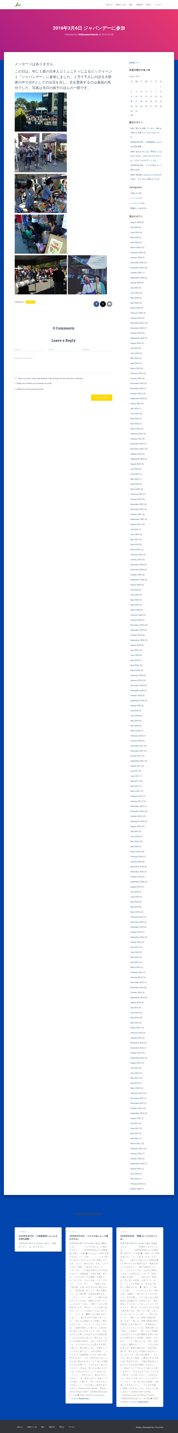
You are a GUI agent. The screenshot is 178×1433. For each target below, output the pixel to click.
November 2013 (137, 987)
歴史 (130, 5)
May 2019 (134, 660)
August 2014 (135, 942)
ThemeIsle (159, 1427)
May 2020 (134, 600)
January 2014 (136, 977)
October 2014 (136, 932)
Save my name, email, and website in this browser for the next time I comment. (50, 378)
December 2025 (137, 263)
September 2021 (137, 519)
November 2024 (137, 328)
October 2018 (136, 695)
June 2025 (134, 293)
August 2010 (135, 1169)
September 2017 (137, 761)
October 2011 (136, 1108)
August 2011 (135, 1118)
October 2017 (136, 756)
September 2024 (137, 338)
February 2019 (136, 675)
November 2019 (137, 630)
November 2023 (137, 388)
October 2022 (136, 454)
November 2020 (137, 570)
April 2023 (134, 424)
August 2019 (135, 645)
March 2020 (135, 610)
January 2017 (136, 801)
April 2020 (134, 605)
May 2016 (134, 841)
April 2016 (134, 846)
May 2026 (134, 237)
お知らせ (109, 5)
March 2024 (135, 368)
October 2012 (136, 1053)
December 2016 (137, 806)
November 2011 (137, 1103)
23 (131, 106)
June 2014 (134, 952)
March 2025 (135, 308)
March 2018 (135, 731)
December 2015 (137, 867)
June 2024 (134, 353)
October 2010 (136, 1159)
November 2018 (137, 690)
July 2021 (134, 529)
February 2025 (136, 313)
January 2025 (136, 318)
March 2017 (135, 791)
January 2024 (136, 378)
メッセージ (30, 302)
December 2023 (137, 383)
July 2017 (134, 771)
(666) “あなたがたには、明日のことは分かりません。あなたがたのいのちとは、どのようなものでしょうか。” (146, 156)
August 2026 (135, 222)
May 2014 (134, 957)
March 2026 (135, 247)
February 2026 (136, 252)
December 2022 (137, 444)
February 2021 (136, 555)
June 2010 (134, 1174)
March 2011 (135, 1143)
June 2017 (134, 776)
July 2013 (134, 1008)
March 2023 (135, 429)
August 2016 (135, 826)
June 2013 (134, 1013)
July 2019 (134, 650)
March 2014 (135, 967)
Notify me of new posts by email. (30, 389)
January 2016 (136, 862)
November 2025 (137, 268)
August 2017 (135, 766)
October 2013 (136, 992)
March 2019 (135, 670)
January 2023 (136, 439)
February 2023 (136, 434)
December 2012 (137, 1043)
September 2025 (137, 278)
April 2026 (134, 242)
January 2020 (136, 620)
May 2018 (134, 721)
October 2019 (136, 635)
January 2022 (136, 499)
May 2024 (134, 358)
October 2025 (136, 273)
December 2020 (137, 565)
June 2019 (134, 655)
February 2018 (136, 736)
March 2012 (135, 1088)
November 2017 (137, 751)
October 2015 (136, 877)
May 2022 (134, 479)
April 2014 (134, 962)
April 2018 (134, 726)
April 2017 (134, 786)
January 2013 (136, 1038)
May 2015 (134, 902)
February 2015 (136, 917)
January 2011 (136, 1153)
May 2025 (134, 298)
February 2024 (136, 373)
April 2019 (134, 665)
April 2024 (134, 363)
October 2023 (136, 393)
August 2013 (135, 1002)
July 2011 (134, 1123)
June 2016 (134, 836)
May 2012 (134, 1078)
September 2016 (137, 821)
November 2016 (137, 811)
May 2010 (134, 1179)
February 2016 (136, 856)
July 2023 (134, 408)
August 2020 (135, 585)
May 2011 (134, 1133)
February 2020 (136, 615)
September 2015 (137, 882)
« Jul (131, 115)
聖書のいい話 (120, 5)
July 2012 (134, 1068)
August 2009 (135, 1189)
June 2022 (134, 474)
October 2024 (136, 333)
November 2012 (137, 1048)
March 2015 (135, 912)
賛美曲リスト (134, 63)
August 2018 (135, 705)
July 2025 (134, 288)
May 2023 (134, 418)
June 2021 (134, 534)
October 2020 (136, 575)
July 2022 (134, 469)
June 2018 (134, 716)
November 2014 (137, 927)
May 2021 (134, 539)
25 (141, 106)
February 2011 (136, 1148)
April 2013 (134, 1023)
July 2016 (134, 831)
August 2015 (135, 887)
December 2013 (137, 982)
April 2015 (134, 907)
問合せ (148, 5)
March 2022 (135, 489)
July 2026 (134, 227)
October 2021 (136, 514)
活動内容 (139, 5)
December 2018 (137, 685)
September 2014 (137, 937)
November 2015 (137, 872)
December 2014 (137, 922)
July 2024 (134, 348)
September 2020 (137, 580)
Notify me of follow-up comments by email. (34, 383)
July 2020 (134, 590)
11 (141, 96)
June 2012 (134, 1073)
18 (141, 101)
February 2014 (136, 972)
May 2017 (134, 781)
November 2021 (137, 509)
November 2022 (137, 449)
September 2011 (137, 1113)
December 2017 (137, 746)
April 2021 (134, 544)
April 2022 (134, 484)
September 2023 (137, 398)
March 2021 (135, 549)
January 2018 (136, 741)
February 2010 (136, 1184)
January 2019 (136, 680)
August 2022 (135, 464)
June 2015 (134, 897)
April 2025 (134, 303)
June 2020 (134, 595)
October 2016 (136, 816)
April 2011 (134, 1138)
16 (131, 101)
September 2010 (137, 1163)
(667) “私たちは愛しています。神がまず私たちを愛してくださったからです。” (146, 132)
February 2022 (136, 494)
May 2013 (134, 1018)
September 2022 (137, 459)
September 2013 (137, 997)
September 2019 (137, 640)
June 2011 (134, 1128)
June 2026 (134, 232)
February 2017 (136, 796)
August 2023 (135, 403)
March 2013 (135, 1028)
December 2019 (137, 625)
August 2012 (135, 1063)
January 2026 (136, 257)
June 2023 (134, 414)
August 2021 (135, 524)
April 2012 (134, 1083)
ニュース (134, 198)
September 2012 (137, 1058)
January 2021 (136, 559)
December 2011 (137, 1098)
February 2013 (136, 1033)
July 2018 (134, 711)
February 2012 (136, 1093)
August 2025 (135, 283)
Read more (84, 1398)
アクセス (158, 5)
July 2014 (134, 947)
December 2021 (137, 504)
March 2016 (135, 852)
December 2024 (137, 323)
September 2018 (137, 700)
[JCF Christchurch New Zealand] (18, 4)
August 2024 (135, 343)
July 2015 (134, 892)
